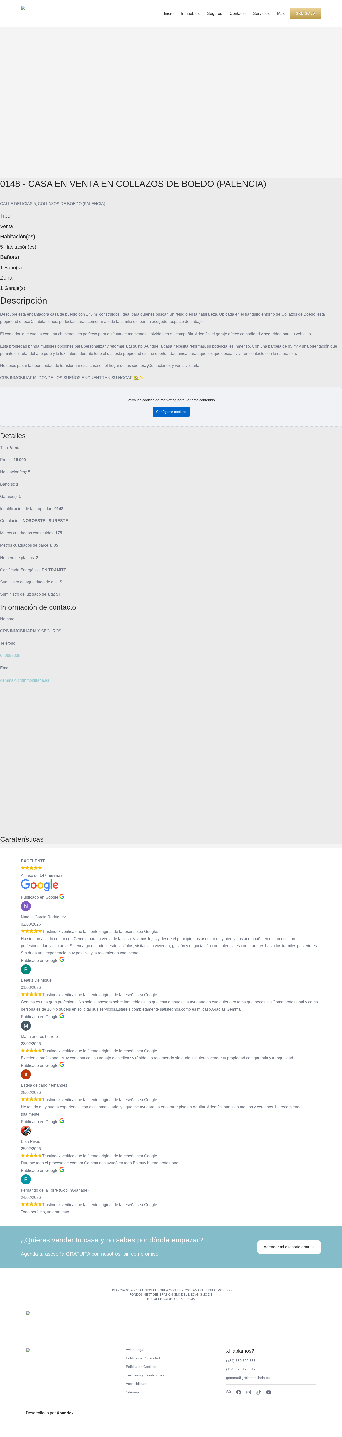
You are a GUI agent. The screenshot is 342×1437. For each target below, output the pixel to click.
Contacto (238, 13)
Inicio (169, 13)
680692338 (10, 655)
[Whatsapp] (228, 1392)
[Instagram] (248, 1392)
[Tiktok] (258, 1392)
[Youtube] (268, 1392)
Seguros (214, 13)
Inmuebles (190, 13)
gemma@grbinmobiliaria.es (24, 680)
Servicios (261, 13)
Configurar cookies (171, 412)
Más (281, 13)
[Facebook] (238, 1392)
